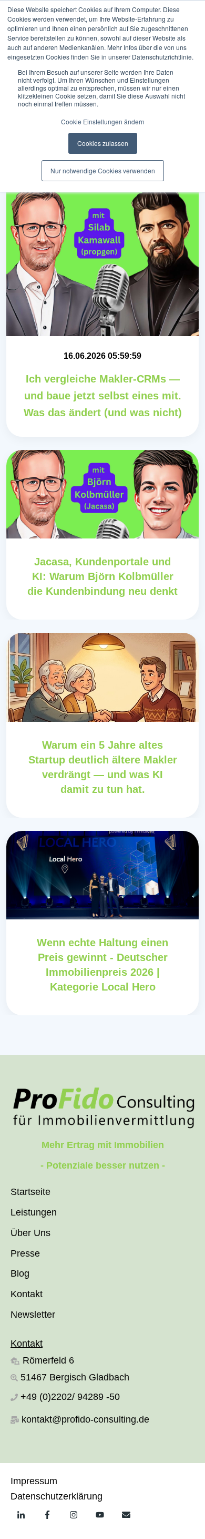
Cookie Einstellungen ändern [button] (103, 121)
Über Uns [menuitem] (30, 1233)
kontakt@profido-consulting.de (85, 1419)
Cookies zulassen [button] (102, 143)
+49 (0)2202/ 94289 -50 (70, 1396)
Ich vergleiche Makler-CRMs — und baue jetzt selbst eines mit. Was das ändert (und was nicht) (103, 395)
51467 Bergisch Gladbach (73, 1377)
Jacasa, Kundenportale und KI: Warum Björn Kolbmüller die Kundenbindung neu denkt (102, 576)
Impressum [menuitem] (34, 1481)
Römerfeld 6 (48, 1360)
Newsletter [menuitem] (33, 1314)
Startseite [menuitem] (30, 1192)
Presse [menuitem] (25, 1253)
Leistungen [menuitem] (34, 1212)
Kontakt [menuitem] (27, 1294)
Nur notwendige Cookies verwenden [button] (102, 170)
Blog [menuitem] (20, 1273)
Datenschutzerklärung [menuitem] (56, 1496)
